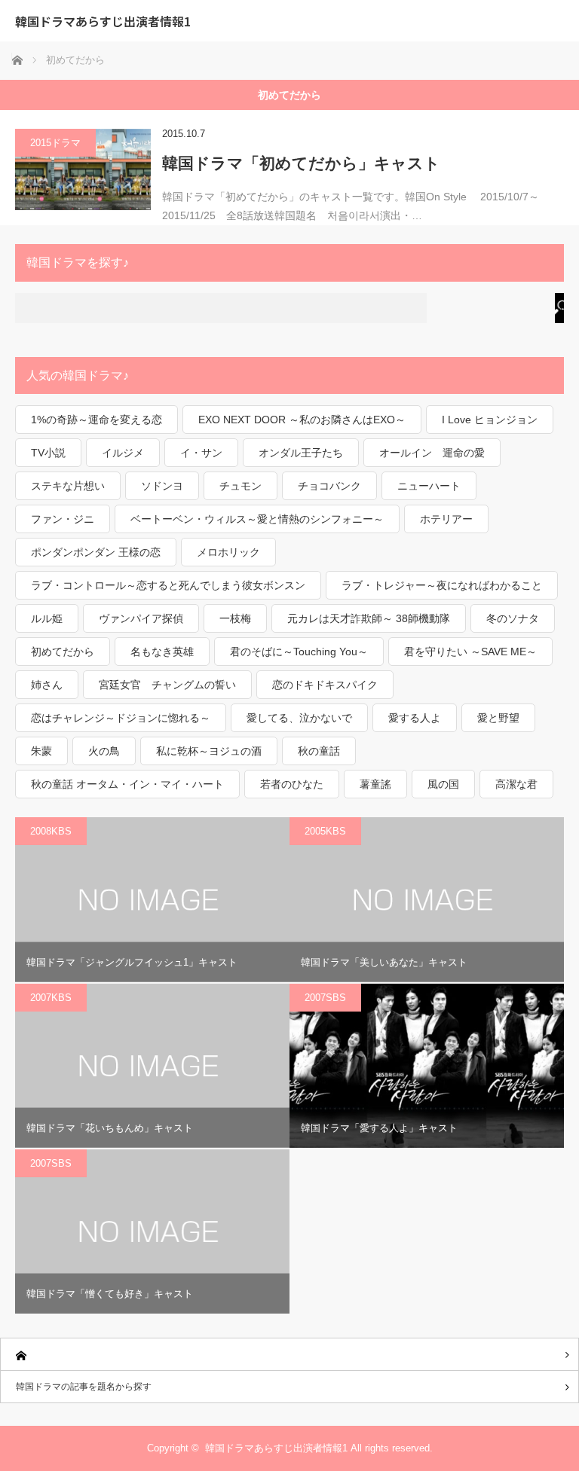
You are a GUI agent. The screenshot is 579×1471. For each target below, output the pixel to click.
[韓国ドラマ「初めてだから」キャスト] (83, 169)
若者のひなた (291, 784)
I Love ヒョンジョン (490, 420)
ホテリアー (446, 519)
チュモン (240, 486)
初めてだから (62, 651)
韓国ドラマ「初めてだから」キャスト (301, 163)
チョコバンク (329, 486)
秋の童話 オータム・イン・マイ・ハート (127, 784)
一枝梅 (235, 618)
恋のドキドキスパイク (325, 685)
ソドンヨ (162, 486)
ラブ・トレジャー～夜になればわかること (442, 585)
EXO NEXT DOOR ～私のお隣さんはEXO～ (302, 420)
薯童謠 (375, 784)
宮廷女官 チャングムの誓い (167, 685)
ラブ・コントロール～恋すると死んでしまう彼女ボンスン (168, 585)
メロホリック (228, 552)
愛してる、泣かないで (299, 718)
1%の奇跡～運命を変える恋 (96, 420)
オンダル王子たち (301, 453)
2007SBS (325, 997)
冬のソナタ (512, 618)
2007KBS (51, 997)
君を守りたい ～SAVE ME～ (470, 651)
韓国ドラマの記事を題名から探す (84, 1386)
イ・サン (201, 453)
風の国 (443, 784)
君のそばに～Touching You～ (299, 651)
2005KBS (325, 831)
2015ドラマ (55, 142)
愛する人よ (414, 718)
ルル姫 (47, 618)
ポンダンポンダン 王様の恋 (96, 552)
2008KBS (51, 831)
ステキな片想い (68, 486)
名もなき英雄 (162, 651)
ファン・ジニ (62, 519)
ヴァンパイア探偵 (141, 618)
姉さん (47, 685)
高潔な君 (516, 784)
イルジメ (123, 453)
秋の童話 (319, 751)
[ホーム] (289, 1354)
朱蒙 (41, 751)
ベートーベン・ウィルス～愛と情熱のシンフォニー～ (257, 519)
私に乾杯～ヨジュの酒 (209, 751)
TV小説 (48, 453)
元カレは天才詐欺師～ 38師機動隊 (368, 618)
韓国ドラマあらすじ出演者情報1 (103, 21)
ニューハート (429, 486)
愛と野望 (498, 718)
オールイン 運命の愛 (432, 453)
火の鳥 (104, 751)
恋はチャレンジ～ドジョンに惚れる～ (120, 718)
